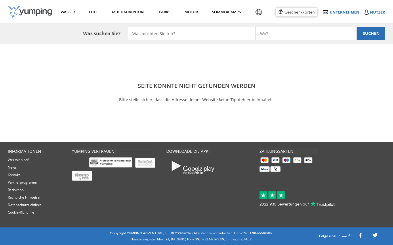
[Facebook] (360, 237)
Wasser (67, 11)
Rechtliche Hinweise (24, 197)
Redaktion (16, 189)
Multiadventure (127, 11)
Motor (191, 11)
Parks (164, 11)
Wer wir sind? (18, 159)
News (12, 167)
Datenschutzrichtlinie (25, 204)
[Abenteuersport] (30, 12)
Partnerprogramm (22, 182)
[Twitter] (375, 237)
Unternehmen (344, 12)
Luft (93, 11)
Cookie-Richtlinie (21, 212)
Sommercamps (225, 11)
